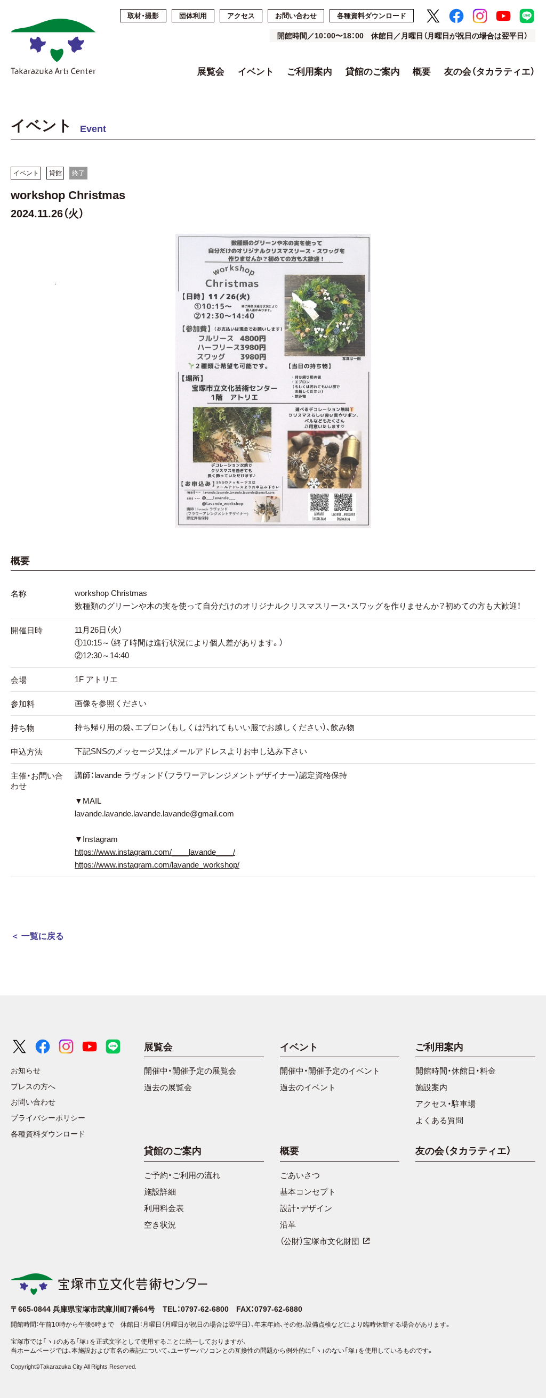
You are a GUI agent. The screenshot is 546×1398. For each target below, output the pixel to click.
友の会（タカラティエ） (489, 72)
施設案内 (431, 1087)
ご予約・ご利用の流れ (182, 1175)
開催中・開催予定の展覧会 (190, 1070)
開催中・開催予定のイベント (330, 1070)
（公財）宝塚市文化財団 (319, 1241)
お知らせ (26, 1070)
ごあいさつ (300, 1175)
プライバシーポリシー (48, 1118)
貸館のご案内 (373, 72)
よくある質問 (439, 1120)
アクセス (241, 16)
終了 (78, 173)
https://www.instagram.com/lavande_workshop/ (157, 864)
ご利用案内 (309, 72)
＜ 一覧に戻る (37, 936)
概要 (422, 72)
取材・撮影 (143, 16)
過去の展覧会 (168, 1087)
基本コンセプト (308, 1191)
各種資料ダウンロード (371, 16)
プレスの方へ (33, 1086)
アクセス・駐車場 (445, 1103)
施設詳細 (160, 1191)
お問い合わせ (296, 16)
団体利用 (193, 16)
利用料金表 (164, 1208)
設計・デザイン (306, 1208)
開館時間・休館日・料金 (455, 1070)
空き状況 (160, 1224)
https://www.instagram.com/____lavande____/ (155, 851)
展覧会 (210, 72)
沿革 (288, 1224)
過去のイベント (308, 1087)
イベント (256, 72)
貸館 (55, 173)
